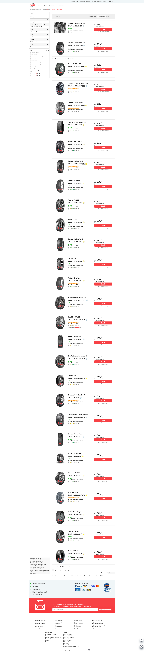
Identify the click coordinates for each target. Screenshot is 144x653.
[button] (141, 639)
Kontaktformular (78, 650)
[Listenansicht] (107, 16)
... (65, 570)
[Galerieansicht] (109, 16)
